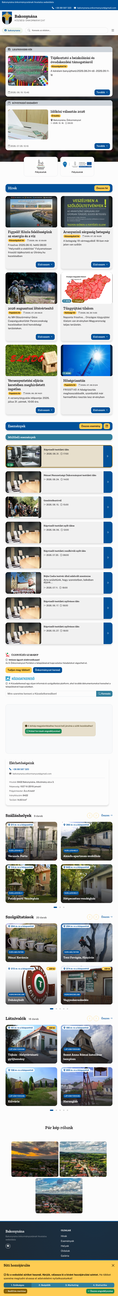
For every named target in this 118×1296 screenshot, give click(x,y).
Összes (105, 815)
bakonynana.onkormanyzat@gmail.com (96, 8)
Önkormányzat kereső (47, 670)
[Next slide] (96, 815)
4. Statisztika (100, 1285)
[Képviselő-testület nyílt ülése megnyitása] (108, 532)
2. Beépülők (45, 1285)
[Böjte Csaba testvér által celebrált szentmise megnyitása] (108, 583)
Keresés (105, 693)
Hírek (64, 1236)
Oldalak (65, 1250)
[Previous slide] (89, 815)
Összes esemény (90, 426)
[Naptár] (107, 426)
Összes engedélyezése (101, 1291)
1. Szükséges (17, 1285)
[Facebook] (8, 1246)
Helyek (65, 1245)
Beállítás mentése (16, 1291)
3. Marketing (72, 1285)
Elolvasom (44, 264)
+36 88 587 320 (63, 8)
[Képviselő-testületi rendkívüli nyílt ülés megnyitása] (108, 557)
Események (67, 1241)
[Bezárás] (113, 1265)
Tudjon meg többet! (19, 670)
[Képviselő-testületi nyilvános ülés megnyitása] (108, 608)
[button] (55, 907)
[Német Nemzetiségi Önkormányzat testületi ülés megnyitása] (108, 482)
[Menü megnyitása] (112, 30)
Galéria (65, 1255)
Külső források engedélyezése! (44, 731)
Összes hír (102, 188)
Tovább (101, 92)
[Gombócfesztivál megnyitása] (108, 507)
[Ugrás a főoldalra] (7, 18)
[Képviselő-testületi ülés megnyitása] (107, 456)
